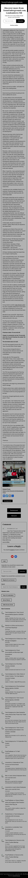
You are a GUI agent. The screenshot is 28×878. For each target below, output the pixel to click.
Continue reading (14, 25)
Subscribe (20, 21)
